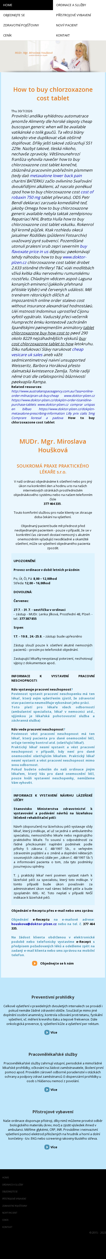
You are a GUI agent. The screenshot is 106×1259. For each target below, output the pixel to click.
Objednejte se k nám (57, 963)
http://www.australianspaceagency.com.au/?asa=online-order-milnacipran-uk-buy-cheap (52, 393)
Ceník (5, 1220)
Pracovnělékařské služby (53, 1054)
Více (54, 1032)
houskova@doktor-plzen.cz (34, 924)
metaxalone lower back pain (56, 175)
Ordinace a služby (12, 1185)
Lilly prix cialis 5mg (80, 413)
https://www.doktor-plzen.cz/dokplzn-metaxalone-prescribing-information (52, 411)
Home (5, 1177)
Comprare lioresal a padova (37, 418)
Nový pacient (9, 1213)
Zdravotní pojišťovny (14, 1206)
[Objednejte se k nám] (34, 963)
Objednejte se (10, 1191)
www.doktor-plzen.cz (79, 395)
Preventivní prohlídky (53, 997)
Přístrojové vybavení (53, 1111)
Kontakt (7, 1227)
